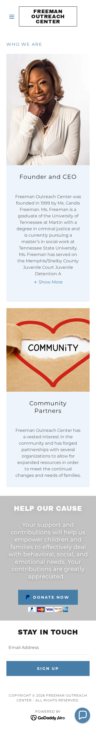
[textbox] (48, 648)
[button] (12, 16)
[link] (48, 16)
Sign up (48, 668)
